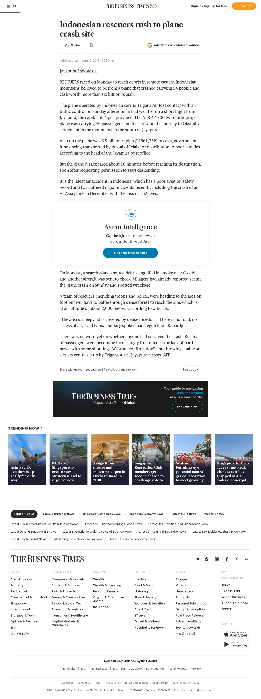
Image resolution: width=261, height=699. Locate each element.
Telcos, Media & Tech (67, 603)
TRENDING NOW (23, 428)
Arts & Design (144, 609)
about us (67, 682)
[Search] (14, 6)
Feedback (190, 369)
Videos (181, 585)
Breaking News (21, 579)
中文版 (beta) (185, 633)
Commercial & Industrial (29, 597)
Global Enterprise (235, 603)
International (20, 609)
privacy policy (113, 682)
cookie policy (160, 682)
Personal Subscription (192, 603)
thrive (226, 585)
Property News (214, 514)
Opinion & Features (25, 621)
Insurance (100, 607)
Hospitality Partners (149, 628)
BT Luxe (139, 615)
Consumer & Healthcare (70, 615)
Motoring (141, 591)
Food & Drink (143, 585)
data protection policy (186, 682)
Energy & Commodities (69, 597)
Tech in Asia (231, 591)
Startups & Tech (23, 615)
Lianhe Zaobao (131, 669)
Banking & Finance (65, 585)
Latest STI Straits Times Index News (162, 532)
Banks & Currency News (58, 514)
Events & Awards (188, 628)
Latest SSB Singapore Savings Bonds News (113, 524)
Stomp (196, 669)
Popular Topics (24, 514)
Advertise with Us (188, 621)
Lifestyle (140, 579)
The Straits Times (72, 669)
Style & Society (145, 597)
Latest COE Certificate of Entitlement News (178, 524)
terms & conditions (136, 682)
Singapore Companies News (101, 514)
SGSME (227, 609)
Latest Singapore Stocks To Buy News (78, 539)
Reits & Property (64, 591)
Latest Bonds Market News (28, 539)
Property (17, 585)
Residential (19, 591)
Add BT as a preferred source (176, 45)
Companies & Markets (68, 579)
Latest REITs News (183, 514)
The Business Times (103, 669)
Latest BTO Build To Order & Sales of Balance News (97, 532)
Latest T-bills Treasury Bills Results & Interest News (45, 524)
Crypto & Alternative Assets (108, 599)
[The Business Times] (126, 6)
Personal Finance (105, 591)
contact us (84, 682)
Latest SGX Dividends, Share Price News (219, 532)
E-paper (182, 579)
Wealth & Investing (107, 585)
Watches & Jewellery (150, 603)
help (98, 682)
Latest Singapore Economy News (132, 539)
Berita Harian (155, 669)
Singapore (18, 603)
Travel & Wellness (147, 621)
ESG (13, 628)
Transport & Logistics (68, 609)
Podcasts (183, 597)
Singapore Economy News (146, 514)
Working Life (20, 633)
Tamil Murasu (177, 669)
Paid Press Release (189, 615)
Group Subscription (190, 609)
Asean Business (233, 597)
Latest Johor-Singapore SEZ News (33, 532)
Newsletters (185, 591)
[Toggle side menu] (8, 6)
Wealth (98, 579)
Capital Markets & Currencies (65, 623)
